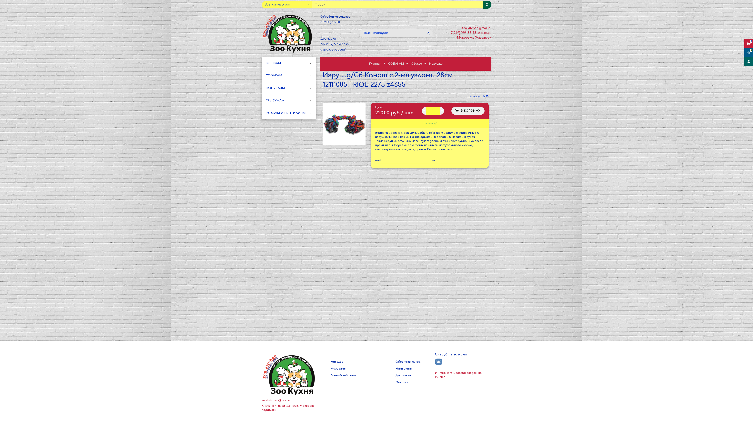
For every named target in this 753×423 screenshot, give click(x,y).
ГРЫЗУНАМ (275, 100)
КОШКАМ (273, 63)
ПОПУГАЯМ (275, 88)
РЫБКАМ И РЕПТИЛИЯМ (286, 113)
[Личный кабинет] (748, 61)
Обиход (417, 63)
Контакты (404, 368)
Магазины (338, 368)
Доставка (403, 375)
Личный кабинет (343, 375)
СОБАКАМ (274, 75)
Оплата (402, 382)
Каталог (336, 361)
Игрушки (436, 63)
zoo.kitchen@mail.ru (476, 28)
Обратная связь (408, 361)
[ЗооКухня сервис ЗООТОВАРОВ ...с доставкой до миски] (288, 33)
